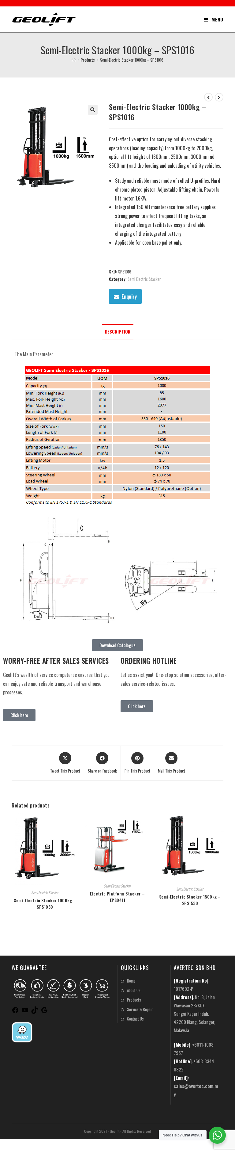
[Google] (44, 1011)
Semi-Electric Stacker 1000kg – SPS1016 (131, 60)
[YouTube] (25, 1011)
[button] (93, 110)
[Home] (74, 60)
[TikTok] (34, 1011)
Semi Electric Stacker (144, 279)
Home (131, 981)
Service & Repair (140, 1009)
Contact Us (135, 1019)
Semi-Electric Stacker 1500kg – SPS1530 (190, 899)
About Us (133, 990)
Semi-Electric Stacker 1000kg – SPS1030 (45, 903)
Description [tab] (117, 331)
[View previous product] (208, 97)
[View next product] (219, 97)
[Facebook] (15, 1011)
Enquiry (129, 296)
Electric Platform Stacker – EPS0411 (117, 896)
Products (134, 1000)
